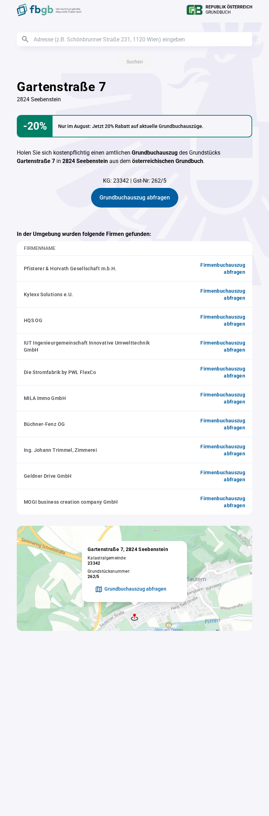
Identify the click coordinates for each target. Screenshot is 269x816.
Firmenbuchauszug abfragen (222, 268)
